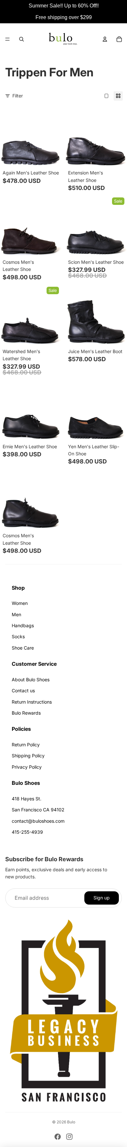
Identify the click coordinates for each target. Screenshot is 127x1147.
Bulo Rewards (26, 713)
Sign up (101, 897)
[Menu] (7, 39)
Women (20, 603)
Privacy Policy (27, 767)
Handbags (23, 625)
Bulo (71, 1121)
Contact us (23, 690)
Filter (17, 95)
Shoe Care (23, 648)
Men (16, 614)
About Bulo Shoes (30, 679)
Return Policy (26, 744)
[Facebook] (58, 1137)
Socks (18, 636)
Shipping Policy (28, 755)
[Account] (105, 39)
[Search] (21, 39)
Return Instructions (32, 702)
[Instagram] (69, 1137)
